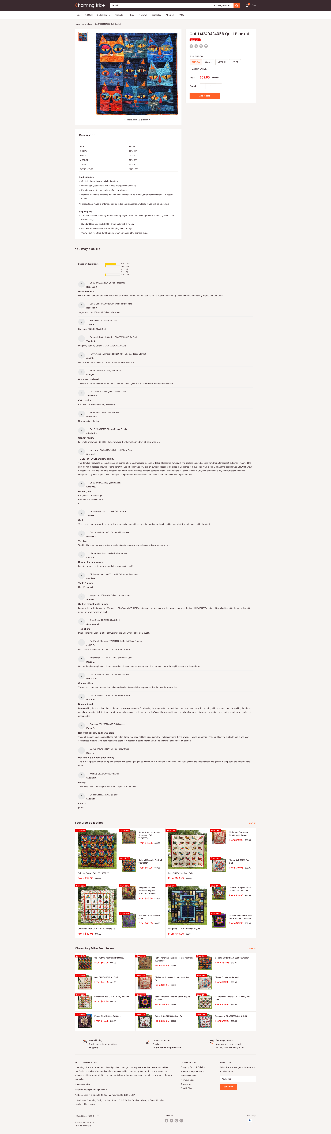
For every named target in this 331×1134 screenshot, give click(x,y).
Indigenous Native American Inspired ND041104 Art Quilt (147, 891)
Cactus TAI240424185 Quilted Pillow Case (109, 532)
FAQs (181, 15)
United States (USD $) (85, 1116)
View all (253, 823)
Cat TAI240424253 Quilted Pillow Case (108, 391)
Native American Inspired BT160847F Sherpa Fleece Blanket (118, 354)
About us (170, 15)
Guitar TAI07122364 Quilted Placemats (108, 283)
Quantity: (194, 86)
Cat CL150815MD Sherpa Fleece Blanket (109, 429)
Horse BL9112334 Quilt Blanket (104, 412)
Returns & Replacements (192, 1071)
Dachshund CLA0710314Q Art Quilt (231, 1016)
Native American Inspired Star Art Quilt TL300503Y (240, 916)
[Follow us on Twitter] (171, 1120)
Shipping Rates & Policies (193, 1067)
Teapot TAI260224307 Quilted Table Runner (110, 595)
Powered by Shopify (83, 1126)
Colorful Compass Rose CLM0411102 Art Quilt (240, 889)
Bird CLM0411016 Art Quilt (180, 873)
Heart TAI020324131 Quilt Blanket (105, 370)
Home (78, 15)
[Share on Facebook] (191, 46)
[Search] (237, 5)
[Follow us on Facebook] (166, 1120)
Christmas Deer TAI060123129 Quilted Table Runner (114, 574)
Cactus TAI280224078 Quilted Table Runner (110, 695)
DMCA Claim (187, 1088)
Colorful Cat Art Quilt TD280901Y (93, 873)
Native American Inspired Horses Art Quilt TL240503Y (149, 835)
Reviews (143, 15)
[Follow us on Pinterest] (181, 1120)
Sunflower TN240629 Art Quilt (103, 320)
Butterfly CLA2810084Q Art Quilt (169, 1016)
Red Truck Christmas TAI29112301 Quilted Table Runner (116, 641)
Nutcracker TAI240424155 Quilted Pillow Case (111, 450)
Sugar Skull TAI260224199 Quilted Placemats (111, 304)
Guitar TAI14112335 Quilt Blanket (105, 483)
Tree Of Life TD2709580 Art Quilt (105, 620)
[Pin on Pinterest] (196, 46)
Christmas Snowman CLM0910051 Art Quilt (239, 833)
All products (87, 24)
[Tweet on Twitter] (201, 46)
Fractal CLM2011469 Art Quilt (149, 916)
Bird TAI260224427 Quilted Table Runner (109, 553)
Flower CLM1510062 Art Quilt (107, 1016)
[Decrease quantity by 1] (202, 86)
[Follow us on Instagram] (176, 1120)
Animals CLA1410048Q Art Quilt (104, 774)
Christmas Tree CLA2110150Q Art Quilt (96, 929)
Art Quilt (88, 15)
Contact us (156, 15)
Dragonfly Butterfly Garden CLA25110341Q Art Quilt (113, 337)
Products (119, 15)
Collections (102, 15)
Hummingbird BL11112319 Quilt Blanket (108, 511)
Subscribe (228, 1087)
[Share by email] (206, 46)
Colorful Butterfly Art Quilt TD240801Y (150, 861)
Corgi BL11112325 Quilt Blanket (104, 795)
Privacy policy (187, 1080)
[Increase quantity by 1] (219, 86)
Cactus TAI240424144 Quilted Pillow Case (109, 749)
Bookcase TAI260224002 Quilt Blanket (107, 724)
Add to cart (204, 96)
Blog (132, 15)
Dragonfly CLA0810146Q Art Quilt (184, 929)
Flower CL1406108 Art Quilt (239, 861)
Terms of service (188, 1076)
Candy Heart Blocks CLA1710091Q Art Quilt (232, 998)
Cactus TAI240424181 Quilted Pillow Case (109, 674)
